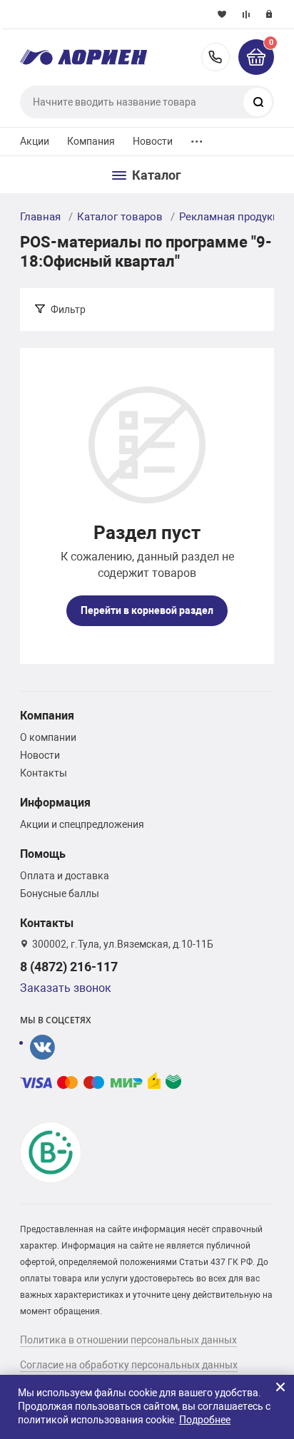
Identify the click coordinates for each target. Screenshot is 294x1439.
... (197, 138)
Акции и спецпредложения (82, 824)
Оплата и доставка (64, 875)
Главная (40, 216)
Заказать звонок (65, 988)
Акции (35, 141)
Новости (153, 141)
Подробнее (204, 1419)
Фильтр (68, 309)
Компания (91, 141)
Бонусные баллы (59, 893)
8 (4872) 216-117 (215, 57)
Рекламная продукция (235, 216)
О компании (48, 737)
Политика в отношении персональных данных (128, 1340)
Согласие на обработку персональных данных (129, 1365)
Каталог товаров (120, 216)
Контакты (43, 773)
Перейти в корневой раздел (147, 610)
